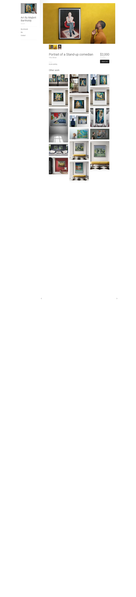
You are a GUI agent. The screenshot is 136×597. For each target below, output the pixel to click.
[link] (29, 8)
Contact (23, 35)
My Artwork (24, 29)
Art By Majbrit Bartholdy (28, 19)
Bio (22, 32)
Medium (50, 62)
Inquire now (105, 61)
